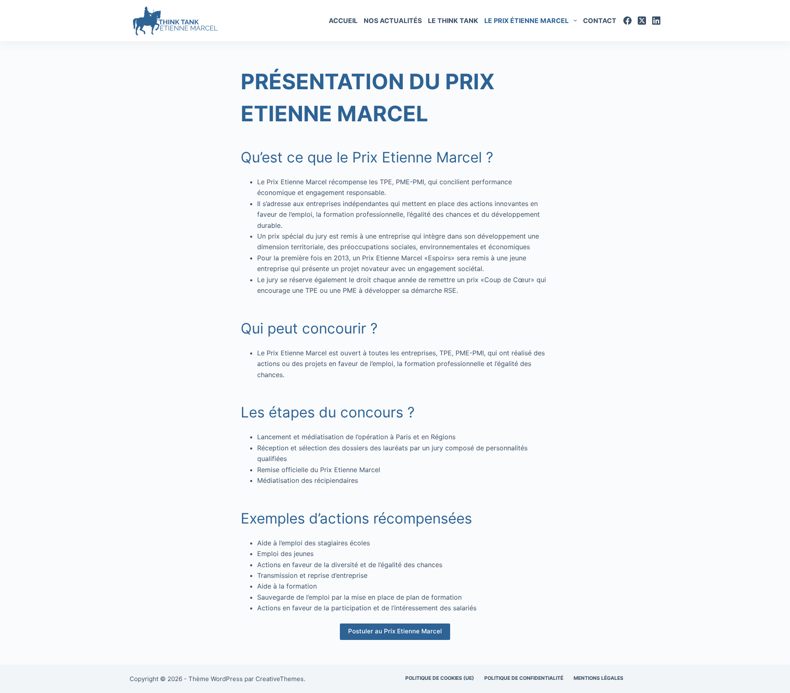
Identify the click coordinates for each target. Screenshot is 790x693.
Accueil (343, 20)
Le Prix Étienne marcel (526, 20)
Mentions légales (598, 678)
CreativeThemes (280, 679)
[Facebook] (627, 20)
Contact (599, 20)
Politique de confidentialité (523, 678)
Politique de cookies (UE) (439, 678)
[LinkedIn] (656, 20)
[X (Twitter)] (642, 20)
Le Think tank (453, 20)
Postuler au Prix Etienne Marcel (395, 631)
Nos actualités (393, 20)
